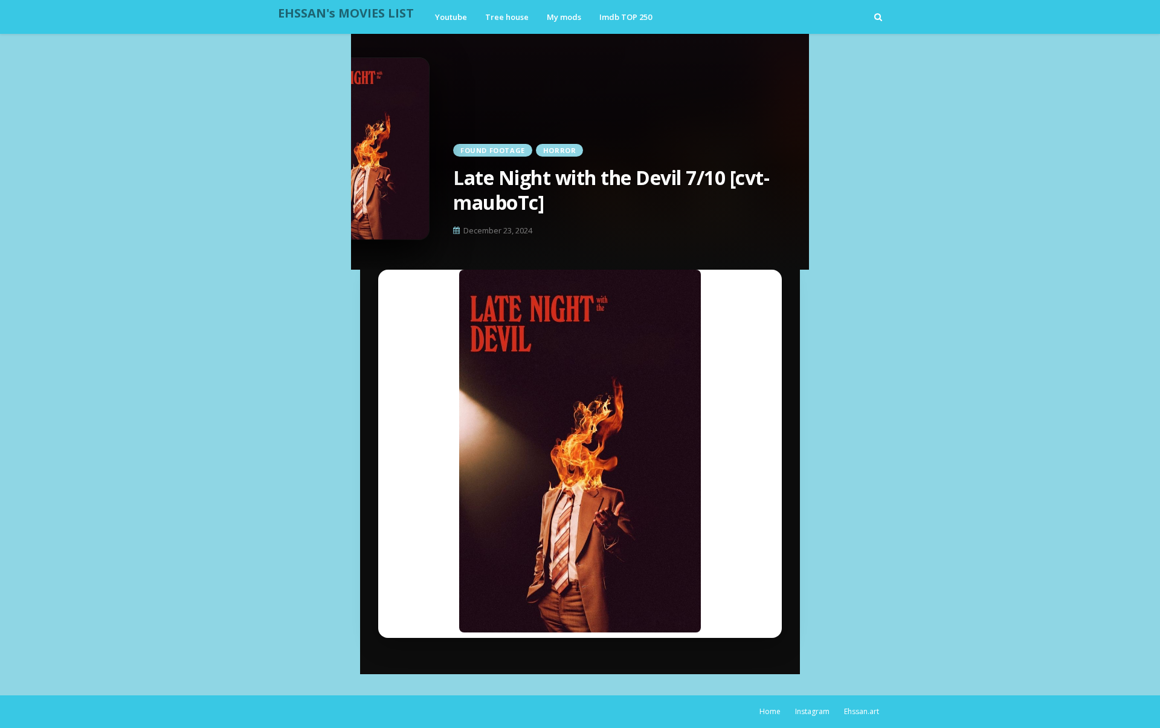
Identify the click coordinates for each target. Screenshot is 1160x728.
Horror (559, 150)
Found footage (492, 150)
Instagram (812, 711)
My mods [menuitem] (564, 16)
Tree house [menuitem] (507, 16)
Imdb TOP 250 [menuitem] (625, 16)
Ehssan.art (861, 711)
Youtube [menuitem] (451, 16)
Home (770, 711)
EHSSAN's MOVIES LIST (346, 13)
